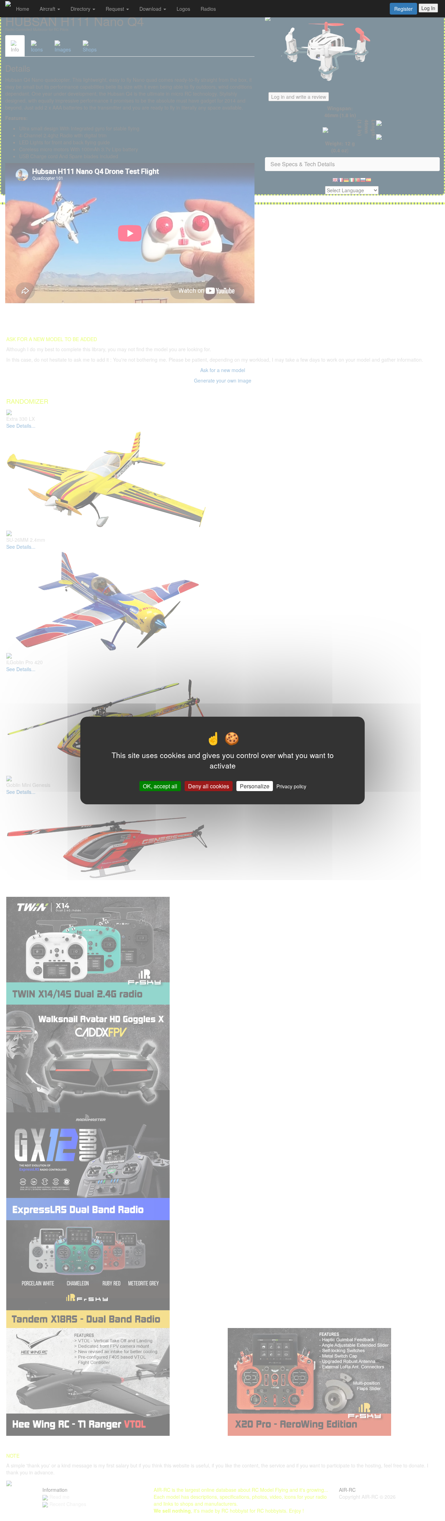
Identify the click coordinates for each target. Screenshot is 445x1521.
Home (22, 8)
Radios (208, 8)
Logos (183, 8)
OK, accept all (160, 786)
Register (403, 8)
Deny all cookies (208, 786)
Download (151, 8)
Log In (428, 8)
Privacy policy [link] (291, 786)
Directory (81, 8)
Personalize (254, 786)
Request (116, 8)
